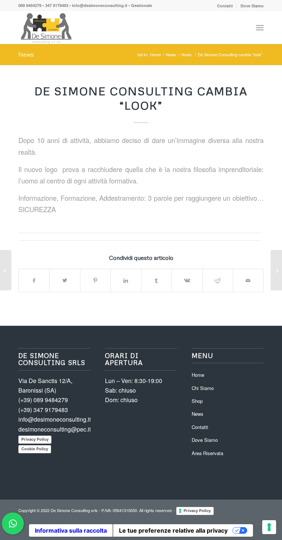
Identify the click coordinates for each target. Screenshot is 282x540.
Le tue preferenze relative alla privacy (173, 530)
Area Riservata (207, 453)
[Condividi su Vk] (187, 280)
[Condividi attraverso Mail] (248, 280)
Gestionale (141, 5)
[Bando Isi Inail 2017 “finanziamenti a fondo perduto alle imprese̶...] (5, 270)
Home (198, 374)
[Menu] (260, 27)
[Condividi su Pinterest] (95, 280)
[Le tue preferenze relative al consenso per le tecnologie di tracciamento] (269, 527)
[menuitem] (225, 6)
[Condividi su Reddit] (218, 280)
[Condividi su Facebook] (34, 280)
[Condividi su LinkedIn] (126, 280)
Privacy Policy (34, 439)
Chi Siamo (203, 388)
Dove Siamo (252, 5)
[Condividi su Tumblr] (156, 280)
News (26, 54)
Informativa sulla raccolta (71, 530)
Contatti (225, 5)
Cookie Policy (34, 448)
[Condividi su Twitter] (65, 280)
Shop (197, 400)
